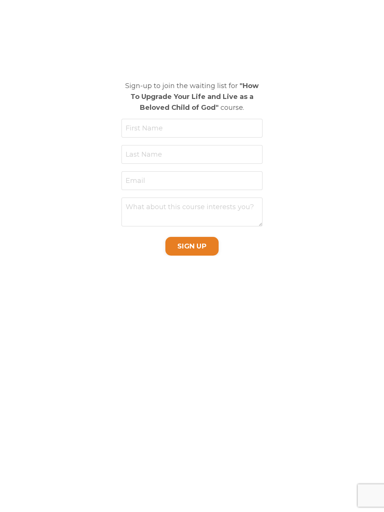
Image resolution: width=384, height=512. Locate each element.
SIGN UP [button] (192, 246)
